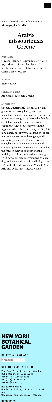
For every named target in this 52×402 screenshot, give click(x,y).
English (10, 360)
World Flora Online (22, 21)
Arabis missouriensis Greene (17, 95)
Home (4, 21)
